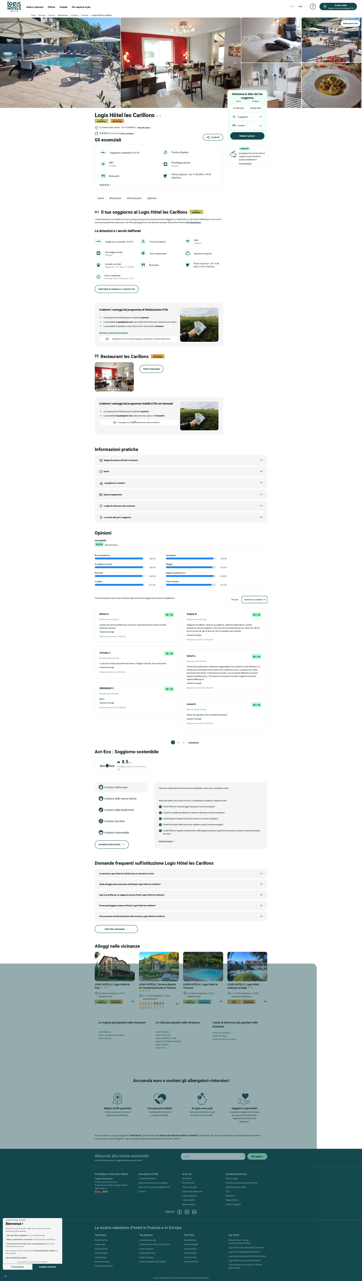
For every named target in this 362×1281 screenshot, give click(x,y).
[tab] (109, 389)
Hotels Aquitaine (146, 1248)
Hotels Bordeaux (191, 1261)
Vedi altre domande (115, 929)
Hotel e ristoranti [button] (34, 7)
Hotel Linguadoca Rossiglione (111, 1035)
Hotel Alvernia (104, 1032)
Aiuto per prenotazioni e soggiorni (153, 1182)
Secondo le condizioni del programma (113, 333)
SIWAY (206, 1277)
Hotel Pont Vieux (219, 1036)
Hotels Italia (100, 1244)
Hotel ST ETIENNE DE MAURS (168, 1041)
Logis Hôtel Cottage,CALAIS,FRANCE (244, 1260)
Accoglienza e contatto (114, 482)
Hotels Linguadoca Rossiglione (152, 1261)
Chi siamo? (187, 1178)
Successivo (189, 742)
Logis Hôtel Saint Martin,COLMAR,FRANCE (247, 1256)
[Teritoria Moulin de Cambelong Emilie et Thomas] (159, 966)
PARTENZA (255, 101)
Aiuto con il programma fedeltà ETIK (154, 1187)
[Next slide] (129, 376)
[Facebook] (179, 1211)
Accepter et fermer (47, 1266)
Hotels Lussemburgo (104, 1265)
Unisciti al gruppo (189, 1187)
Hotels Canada (101, 1248)
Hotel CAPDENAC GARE (166, 1038)
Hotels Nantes (190, 1240)
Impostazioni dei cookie (236, 1187)
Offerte (51, 7)
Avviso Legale (232, 1178)
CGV (228, 1191)
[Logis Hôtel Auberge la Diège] (247, 966)
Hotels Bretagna (146, 1257)
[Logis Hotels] (14, 6)
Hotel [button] (101, 198)
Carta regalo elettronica (192, 1191)
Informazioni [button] (134, 198)
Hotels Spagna (101, 1253)
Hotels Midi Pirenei (147, 1253)
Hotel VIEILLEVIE (163, 1035)
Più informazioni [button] (193, 222)
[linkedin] (194, 1211)
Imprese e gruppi (189, 1195)
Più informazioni (245, 163)
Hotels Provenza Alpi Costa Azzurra (154, 1244)
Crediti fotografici (233, 1204)
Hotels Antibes (190, 1248)
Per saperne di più (81, 7)
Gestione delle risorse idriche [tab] (120, 798)
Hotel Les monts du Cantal (224, 1039)
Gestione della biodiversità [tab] (119, 810)
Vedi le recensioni (127, 133)
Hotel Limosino (105, 1038)
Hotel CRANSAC (163, 1032)
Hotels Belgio (100, 1257)
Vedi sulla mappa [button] (143, 127)
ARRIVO (238, 101)
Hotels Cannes (190, 1257)
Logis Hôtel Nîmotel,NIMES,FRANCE (244, 1251)
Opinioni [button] (152, 198)
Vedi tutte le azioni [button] (166, 841)
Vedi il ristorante (151, 368)
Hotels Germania (102, 1261)
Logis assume (188, 1200)
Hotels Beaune (190, 1253)
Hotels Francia (101, 1240)
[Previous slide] (98, 376)
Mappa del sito (232, 1200)
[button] (5, 1276)
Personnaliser (17, 1266)
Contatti (142, 1191)
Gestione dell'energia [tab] (116, 787)
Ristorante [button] (115, 198)
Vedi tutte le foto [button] (350, 23)
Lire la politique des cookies (16, 1257)
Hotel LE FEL (161, 1047)
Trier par (234, 599)
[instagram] (186, 1211)
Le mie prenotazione (147, 1178)
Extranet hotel (188, 1182)
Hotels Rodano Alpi (147, 1240)
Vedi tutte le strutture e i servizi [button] (116, 289)
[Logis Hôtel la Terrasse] (203, 966)
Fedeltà (63, 7)
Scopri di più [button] (104, 185)
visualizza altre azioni (109, 844)
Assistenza (230, 1195)
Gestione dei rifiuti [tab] (114, 821)
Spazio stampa (188, 1204)
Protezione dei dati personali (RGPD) (242, 1182)
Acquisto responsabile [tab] (116, 832)
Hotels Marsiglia (191, 1244)
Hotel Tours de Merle (221, 1032)
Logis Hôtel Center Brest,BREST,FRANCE (246, 1247)
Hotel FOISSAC (162, 1044)
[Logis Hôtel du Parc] (115, 966)
